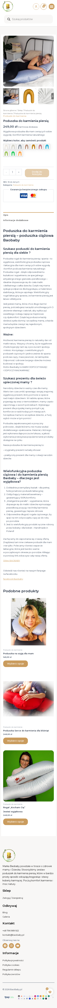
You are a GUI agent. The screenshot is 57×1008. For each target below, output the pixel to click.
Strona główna (9, 110)
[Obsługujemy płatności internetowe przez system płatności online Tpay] (28, 997)
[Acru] (6, 146)
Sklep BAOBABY (11, 560)
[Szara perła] (13, 146)
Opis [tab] (5, 215)
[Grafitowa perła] (19, 146)
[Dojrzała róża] (40, 146)
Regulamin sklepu (12, 969)
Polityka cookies (11, 965)
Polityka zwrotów (11, 974)
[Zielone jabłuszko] (6, 153)
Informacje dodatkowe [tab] (15, 220)
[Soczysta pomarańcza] (19, 153)
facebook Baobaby (13, 579)
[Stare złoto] (33, 146)
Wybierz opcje (15, 663)
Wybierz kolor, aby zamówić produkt (24, 140)
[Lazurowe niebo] (47, 146)
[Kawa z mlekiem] (26, 146)
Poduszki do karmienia (14, 116)
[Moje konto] (36, 6)
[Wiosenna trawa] (13, 153)
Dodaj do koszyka (37, 173)
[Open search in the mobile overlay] (28, 19)
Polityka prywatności (13, 960)
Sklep (20, 110)
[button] (51, 6)
